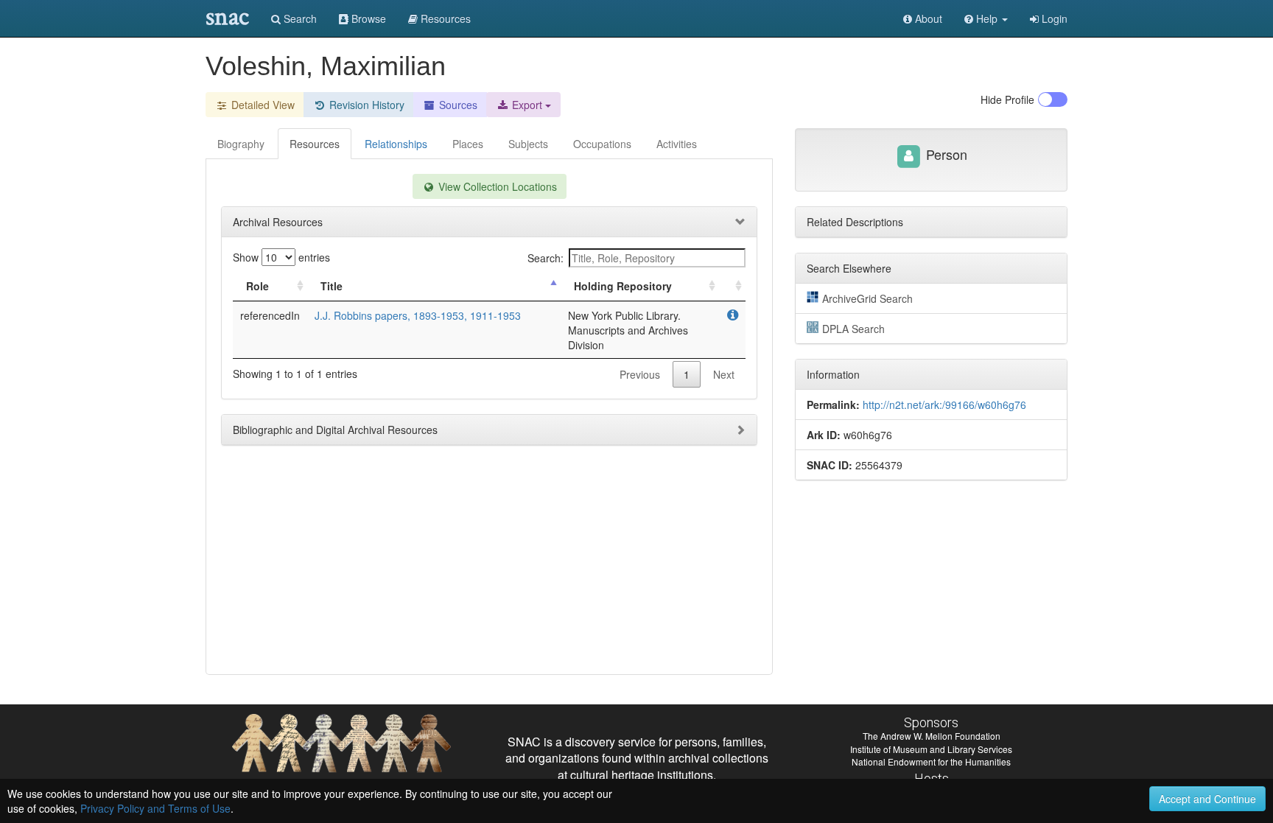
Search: (545, 258)
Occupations (602, 143)
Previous (640, 374)
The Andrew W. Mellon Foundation (931, 735)
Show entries (281, 257)
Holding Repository (623, 286)
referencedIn (270, 315)
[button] (986, 18)
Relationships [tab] (396, 143)
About (927, 18)
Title (331, 286)
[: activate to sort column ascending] (732, 286)
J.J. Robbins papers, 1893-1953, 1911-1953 (418, 315)
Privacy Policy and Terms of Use (155, 808)
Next (723, 374)
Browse (367, 18)
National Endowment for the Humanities (931, 761)
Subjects (528, 143)
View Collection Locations (496, 186)
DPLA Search (853, 328)
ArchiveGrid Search (867, 298)
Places (467, 143)
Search (299, 18)
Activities (676, 143)
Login (1053, 18)
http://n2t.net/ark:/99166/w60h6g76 (944, 404)
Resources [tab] (315, 143)
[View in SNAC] (732, 315)
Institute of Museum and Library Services (931, 749)
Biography (240, 143)
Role (257, 286)
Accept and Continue (1207, 798)
